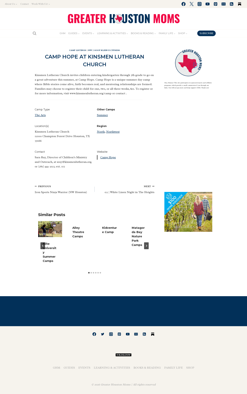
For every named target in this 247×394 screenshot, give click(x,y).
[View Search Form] (34, 33)
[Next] (146, 245)
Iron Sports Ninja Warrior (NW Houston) (61, 189)
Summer (102, 115)
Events (84, 367)
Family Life (173, 367)
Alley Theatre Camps (78, 232)
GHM (62, 33)
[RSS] (232, 4)
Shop (190, 367)
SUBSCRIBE (206, 33)
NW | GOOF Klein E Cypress (104, 50)
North (101, 131)
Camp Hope (108, 157)
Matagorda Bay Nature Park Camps (138, 236)
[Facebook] (184, 4)
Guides (69, 367)
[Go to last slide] (42, 245)
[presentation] (50, 229)
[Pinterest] (216, 4)
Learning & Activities (112, 367)
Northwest (113, 131)
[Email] (224, 4)
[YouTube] (208, 4)
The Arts (40, 115)
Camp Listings (77, 50)
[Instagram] (200, 4)
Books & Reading (147, 367)
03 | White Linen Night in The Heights (129, 189)
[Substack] (240, 4)
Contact (24, 3)
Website (102, 151)
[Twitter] (192, 4)
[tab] (89, 272)
